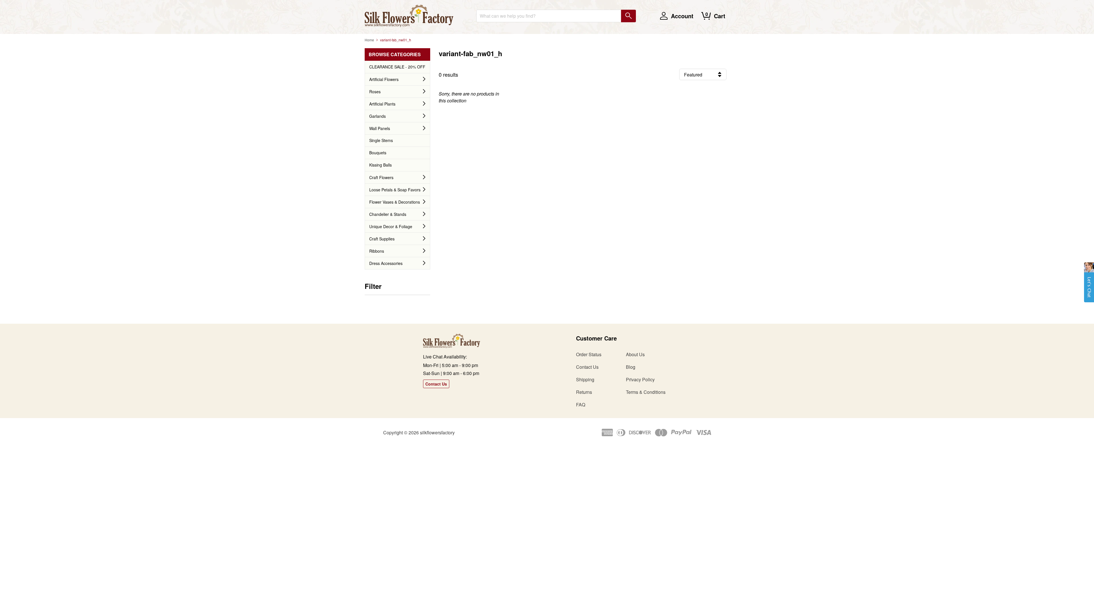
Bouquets (377, 152)
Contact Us (436, 384)
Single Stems (381, 140)
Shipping (585, 379)
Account (682, 16)
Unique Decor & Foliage (390, 226)
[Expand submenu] (424, 79)
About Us (635, 354)
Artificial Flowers (384, 79)
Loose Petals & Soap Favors (395, 190)
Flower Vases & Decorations (394, 202)
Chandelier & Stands (387, 214)
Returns (584, 392)
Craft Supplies (382, 239)
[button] (1089, 285)
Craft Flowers (381, 177)
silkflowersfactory (437, 432)
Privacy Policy (640, 379)
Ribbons (376, 251)
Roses (375, 91)
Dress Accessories (386, 263)
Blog (630, 367)
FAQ (580, 404)
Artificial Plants (382, 104)
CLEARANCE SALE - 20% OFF (397, 67)
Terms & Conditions (646, 392)
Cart (719, 16)
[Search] (628, 16)
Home (369, 39)
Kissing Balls (380, 165)
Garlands (377, 116)
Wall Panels (379, 128)
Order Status (588, 354)
